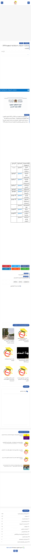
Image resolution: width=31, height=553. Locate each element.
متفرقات (26, 43)
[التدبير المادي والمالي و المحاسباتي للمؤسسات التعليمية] (8, 371)
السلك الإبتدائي (24, 521)
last (21, 43)
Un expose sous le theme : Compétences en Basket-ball (16, 118)
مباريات (26, 516)
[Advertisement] (15, 24)
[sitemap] (17, 551)
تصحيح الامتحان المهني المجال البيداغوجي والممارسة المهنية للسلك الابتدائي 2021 (15, 122)
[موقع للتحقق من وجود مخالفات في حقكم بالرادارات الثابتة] (8, 334)
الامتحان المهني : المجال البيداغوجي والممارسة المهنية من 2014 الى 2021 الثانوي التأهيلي (15, 116)
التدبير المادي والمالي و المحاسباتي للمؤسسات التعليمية (9, 379)
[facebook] (14, 551)
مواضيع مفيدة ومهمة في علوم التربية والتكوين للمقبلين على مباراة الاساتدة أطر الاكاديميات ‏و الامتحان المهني (13, 443)
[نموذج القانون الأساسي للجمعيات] (23, 334)
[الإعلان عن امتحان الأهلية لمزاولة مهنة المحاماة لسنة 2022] (23, 352)
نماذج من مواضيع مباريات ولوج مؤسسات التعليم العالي (23, 379)
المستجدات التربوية (23, 524)
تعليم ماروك (9, 547)
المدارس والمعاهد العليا (22, 542)
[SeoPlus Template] (24, 548)
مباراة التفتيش (24, 531)
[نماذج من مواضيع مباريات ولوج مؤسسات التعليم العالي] (23, 371)
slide (15, 281)
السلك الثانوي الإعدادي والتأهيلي (21, 534)
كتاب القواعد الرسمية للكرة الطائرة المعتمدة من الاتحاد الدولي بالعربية (15, 120)
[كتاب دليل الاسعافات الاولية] (8, 352)
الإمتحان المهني (24, 529)
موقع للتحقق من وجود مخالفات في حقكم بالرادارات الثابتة (9, 342)
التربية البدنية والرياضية (23, 513)
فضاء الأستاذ (25, 519)
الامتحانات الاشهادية (23, 539)
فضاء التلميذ (25, 536)
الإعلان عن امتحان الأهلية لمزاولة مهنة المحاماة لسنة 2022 (23, 361)
